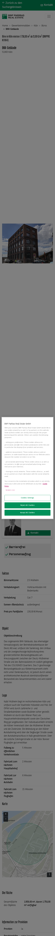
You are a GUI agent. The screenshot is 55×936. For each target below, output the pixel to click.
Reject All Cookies (27, 505)
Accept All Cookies (27, 512)
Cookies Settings (27, 498)
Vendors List (10, 490)
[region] (27, 468)
